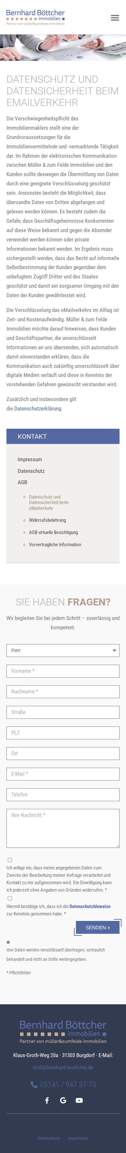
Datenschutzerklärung (37, 408)
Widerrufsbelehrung (47, 520)
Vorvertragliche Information (55, 545)
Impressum (78, 1138)
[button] (115, 17)
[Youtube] (79, 1100)
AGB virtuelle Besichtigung (53, 532)
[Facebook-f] (47, 1100)
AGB (22, 482)
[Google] (63, 1100)
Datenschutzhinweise (89, 906)
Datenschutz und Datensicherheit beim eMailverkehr (48, 502)
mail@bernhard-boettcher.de (63, 1067)
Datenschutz (49, 1138)
